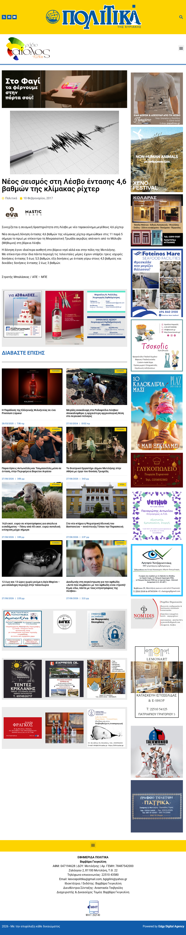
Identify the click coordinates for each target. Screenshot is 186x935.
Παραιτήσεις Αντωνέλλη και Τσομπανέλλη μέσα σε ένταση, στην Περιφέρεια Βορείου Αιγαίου (31, 470)
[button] (181, 48)
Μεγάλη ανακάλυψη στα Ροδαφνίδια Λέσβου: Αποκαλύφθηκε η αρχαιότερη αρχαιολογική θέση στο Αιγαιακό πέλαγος (95, 413)
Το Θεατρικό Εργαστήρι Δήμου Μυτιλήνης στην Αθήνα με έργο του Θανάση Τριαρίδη (93, 470)
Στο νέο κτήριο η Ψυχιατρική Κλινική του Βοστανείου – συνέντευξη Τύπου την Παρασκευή (94, 525)
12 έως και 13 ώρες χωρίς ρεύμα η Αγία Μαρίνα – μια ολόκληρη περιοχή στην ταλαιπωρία (31, 583)
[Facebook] (9, 17)
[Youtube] (14, 17)
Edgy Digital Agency (171, 926)
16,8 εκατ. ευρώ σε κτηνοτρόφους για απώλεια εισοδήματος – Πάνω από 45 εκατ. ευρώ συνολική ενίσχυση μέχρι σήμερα (31, 526)
